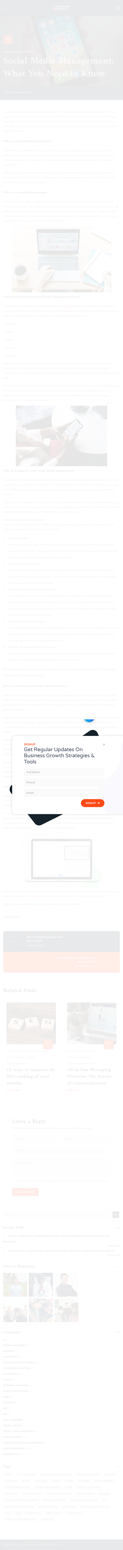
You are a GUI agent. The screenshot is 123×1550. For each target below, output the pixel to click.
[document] (61, 775)
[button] (104, 744)
